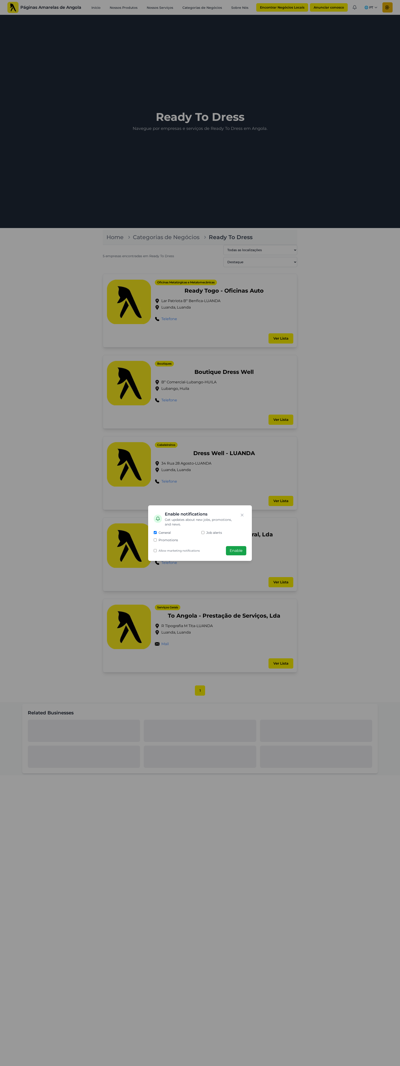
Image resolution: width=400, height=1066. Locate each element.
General (165, 533)
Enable (236, 550)
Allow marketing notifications (179, 550)
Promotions (168, 540)
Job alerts (214, 533)
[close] (242, 515)
